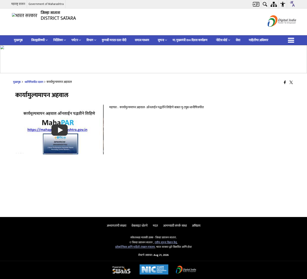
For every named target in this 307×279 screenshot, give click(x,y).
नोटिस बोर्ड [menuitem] (221, 40)
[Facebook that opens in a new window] (285, 83)
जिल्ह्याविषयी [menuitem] (38, 40)
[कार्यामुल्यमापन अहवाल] (59, 153)
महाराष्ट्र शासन (18, 4)
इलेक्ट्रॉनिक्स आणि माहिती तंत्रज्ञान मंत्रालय (135, 247)
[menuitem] (256, 4)
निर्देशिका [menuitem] (58, 40)
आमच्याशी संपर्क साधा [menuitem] (175, 225)
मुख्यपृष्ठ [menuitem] (18, 40)
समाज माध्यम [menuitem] (142, 40)
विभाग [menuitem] (90, 40)
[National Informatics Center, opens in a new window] (154, 270)
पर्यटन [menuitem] (74, 40)
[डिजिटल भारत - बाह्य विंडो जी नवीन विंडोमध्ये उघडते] (276, 30)
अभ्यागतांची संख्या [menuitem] (116, 225)
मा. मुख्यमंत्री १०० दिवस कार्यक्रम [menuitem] (190, 40)
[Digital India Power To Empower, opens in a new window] (186, 270)
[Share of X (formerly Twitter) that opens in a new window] (291, 83)
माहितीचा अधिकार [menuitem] (258, 40)
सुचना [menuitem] (161, 40)
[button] (292, 40)
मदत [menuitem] (155, 225)
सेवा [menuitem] (238, 40)
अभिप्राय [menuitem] (196, 225)
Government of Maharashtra (46, 4)
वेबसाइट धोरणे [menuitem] (139, 225)
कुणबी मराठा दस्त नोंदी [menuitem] (114, 40)
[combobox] (292, 4)
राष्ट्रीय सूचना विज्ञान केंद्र (166, 242)
